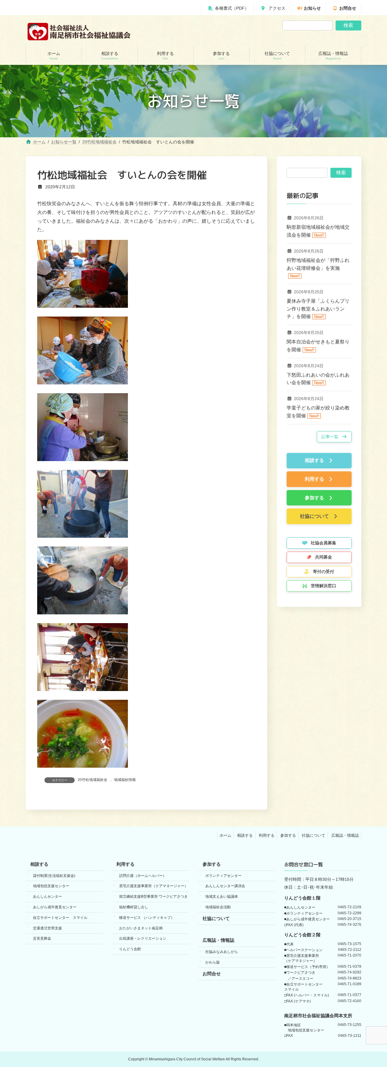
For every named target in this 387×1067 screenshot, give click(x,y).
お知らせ (312, 8)
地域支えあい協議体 (221, 896)
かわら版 (212, 962)
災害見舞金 (42, 938)
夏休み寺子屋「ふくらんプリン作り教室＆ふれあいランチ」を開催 (318, 308)
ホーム (225, 835)
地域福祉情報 (125, 780)
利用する (267, 835)
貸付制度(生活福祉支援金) (54, 875)
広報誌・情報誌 (345, 835)
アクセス (276, 8)
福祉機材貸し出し (133, 907)
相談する (245, 835)
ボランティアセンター (223, 875)
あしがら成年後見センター (54, 907)
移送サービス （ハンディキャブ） (146, 918)
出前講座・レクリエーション (142, 938)
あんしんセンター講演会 (225, 886)
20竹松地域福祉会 (92, 780)
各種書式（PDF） (232, 8)
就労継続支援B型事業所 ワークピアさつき (153, 896)
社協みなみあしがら (221, 952)
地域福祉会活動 (218, 907)
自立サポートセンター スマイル (60, 918)
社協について (313, 835)
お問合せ (347, 8)
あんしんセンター (47, 896)
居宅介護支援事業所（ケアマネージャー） (153, 886)
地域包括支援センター (51, 886)
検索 (348, 25)
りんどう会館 (130, 949)
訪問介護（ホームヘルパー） (142, 875)
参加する (288, 835)
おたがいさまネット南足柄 (141, 928)
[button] (334, 436)
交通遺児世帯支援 (47, 928)
